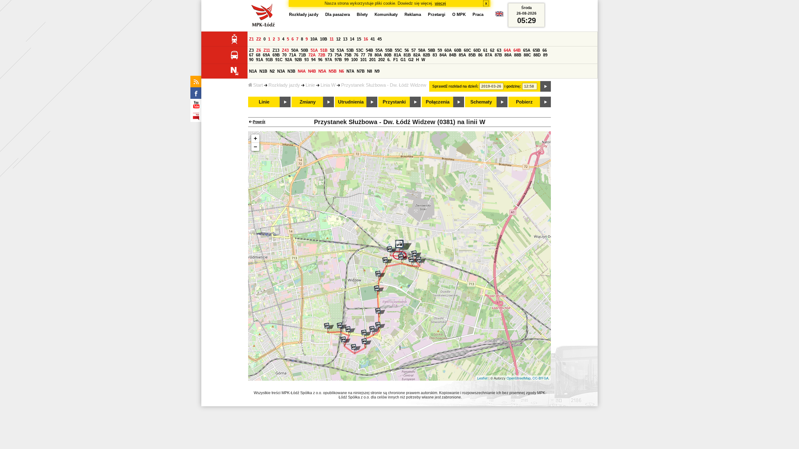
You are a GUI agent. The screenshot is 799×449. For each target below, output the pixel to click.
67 (251, 55)
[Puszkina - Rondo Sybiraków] (380, 276)
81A (397, 55)
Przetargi (436, 14)
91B (269, 59)
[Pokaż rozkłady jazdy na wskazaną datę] (545, 86)
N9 (377, 71)
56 (406, 50)
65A (526, 50)
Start (258, 85)
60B (457, 50)
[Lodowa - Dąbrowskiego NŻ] (366, 335)
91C (278, 59)
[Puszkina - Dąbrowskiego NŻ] (380, 327)
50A (294, 50)
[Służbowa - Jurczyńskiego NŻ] (416, 255)
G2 (411, 59)
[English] (499, 15)
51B (323, 50)
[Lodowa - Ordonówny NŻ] (356, 349)
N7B (361, 71)
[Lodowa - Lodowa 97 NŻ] (366, 343)
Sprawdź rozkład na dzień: (455, 86)
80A (378, 55)
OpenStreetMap (519, 377)
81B (407, 55)
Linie (310, 85)
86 (480, 55)
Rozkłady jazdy (284, 85)
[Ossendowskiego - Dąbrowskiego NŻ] (350, 331)
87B (498, 55)
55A (379, 50)
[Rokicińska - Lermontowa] (413, 261)
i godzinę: (512, 86)
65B (536, 50)
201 (372, 59)
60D (477, 50)
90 (251, 59)
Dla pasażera (337, 14)
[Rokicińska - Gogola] (403, 259)
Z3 (251, 50)
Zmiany (308, 101)
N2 (272, 71)
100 (354, 59)
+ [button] (255, 138)
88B (517, 55)
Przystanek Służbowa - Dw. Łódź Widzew (383, 85)
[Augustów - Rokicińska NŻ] (421, 262)
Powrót (259, 122)
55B (388, 50)
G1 (403, 59)
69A (266, 55)
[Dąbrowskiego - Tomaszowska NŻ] (374, 331)
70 (284, 55)
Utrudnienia (351, 101)
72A (312, 55)
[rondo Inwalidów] (392, 251)
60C (467, 50)
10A (313, 39)
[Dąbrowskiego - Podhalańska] (329, 328)
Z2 (258, 39)
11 (332, 39)
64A (507, 50)
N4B (312, 71)
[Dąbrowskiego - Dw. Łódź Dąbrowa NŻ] (342, 327)
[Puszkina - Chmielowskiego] (387, 262)
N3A (281, 71)
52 (332, 50)
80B (387, 55)
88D (537, 55)
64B (517, 50)
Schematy (481, 101)
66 (544, 50)
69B (276, 55)
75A (338, 55)
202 (381, 59)
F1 (395, 59)
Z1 (251, 39)
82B (426, 55)
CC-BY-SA (540, 377)
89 (545, 55)
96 (320, 59)
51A (314, 50)
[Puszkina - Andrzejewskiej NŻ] (379, 290)
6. (389, 59)
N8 (369, 71)
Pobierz (524, 101)
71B (302, 55)
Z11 (266, 50)
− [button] (255, 146)
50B (304, 50)
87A (488, 55)
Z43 (285, 50)
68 (258, 55)
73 (330, 55)
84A (443, 55)
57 (413, 50)
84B (452, 55)
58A (421, 50)
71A (292, 55)
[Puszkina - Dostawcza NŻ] (380, 313)
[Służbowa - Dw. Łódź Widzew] (402, 250)
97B (338, 59)
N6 (341, 71)
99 (346, 59)
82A (416, 55)
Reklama (412, 14)
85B (472, 55)
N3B (291, 71)
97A (328, 59)
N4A (302, 71)
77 (363, 55)
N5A (322, 71)
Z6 (258, 50)
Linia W (328, 85)
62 (492, 50)
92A (288, 59)
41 (372, 39)
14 (352, 39)
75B (347, 55)
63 (499, 50)
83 (435, 55)
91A (259, 59)
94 (313, 59)
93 (306, 59)
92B (298, 59)
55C (398, 50)
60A (448, 50)
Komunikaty (386, 14)
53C (359, 50)
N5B (332, 71)
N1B (263, 71)
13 (345, 39)
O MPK (459, 14)
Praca (478, 14)
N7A (350, 71)
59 (440, 50)
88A (508, 55)
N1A (253, 71)
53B (350, 50)
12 (338, 39)
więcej (440, 3)
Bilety (362, 14)
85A (462, 55)
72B (321, 55)
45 (379, 39)
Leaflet (482, 377)
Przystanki (394, 101)
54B (369, 50)
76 (356, 55)
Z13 (275, 50)
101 (363, 59)
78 (370, 55)
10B (323, 39)
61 (485, 50)
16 (366, 39)
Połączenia (437, 101)
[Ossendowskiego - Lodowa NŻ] (345, 341)
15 (359, 39)
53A (340, 50)
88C (527, 55)
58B (431, 50)
